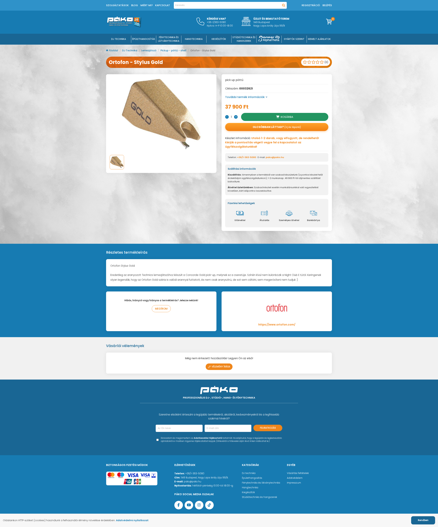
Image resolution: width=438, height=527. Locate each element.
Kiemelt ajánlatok (319, 39)
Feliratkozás (268, 428)
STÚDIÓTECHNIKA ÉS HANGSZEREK (244, 39)
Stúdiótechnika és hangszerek (259, 497)
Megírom (161, 308)
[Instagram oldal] (199, 505)
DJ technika (248, 473)
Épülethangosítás (252, 478)
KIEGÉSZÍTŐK (219, 39)
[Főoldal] (124, 26)
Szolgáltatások (117, 5)
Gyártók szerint (294, 39)
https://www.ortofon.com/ (276, 324)
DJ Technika (118, 39)
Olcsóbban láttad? (277, 127)
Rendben (423, 520)
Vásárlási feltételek (298, 473)
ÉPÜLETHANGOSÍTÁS (143, 39)
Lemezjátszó (149, 50)
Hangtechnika (250, 487)
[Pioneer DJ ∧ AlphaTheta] (269, 39)
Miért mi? (146, 5)
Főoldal (114, 50)
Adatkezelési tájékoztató (208, 438)
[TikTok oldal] (209, 505)
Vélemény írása (221, 366)
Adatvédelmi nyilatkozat (132, 520)
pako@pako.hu (275, 157)
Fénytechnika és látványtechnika (261, 482)
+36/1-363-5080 (246, 157)
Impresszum (294, 482)
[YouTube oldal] (189, 505)
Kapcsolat (162, 5)
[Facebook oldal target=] (178, 505)
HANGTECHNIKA (194, 39)
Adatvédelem (294, 478)
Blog (134, 5)
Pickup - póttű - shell (173, 50)
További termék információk (245, 97)
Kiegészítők (248, 492)
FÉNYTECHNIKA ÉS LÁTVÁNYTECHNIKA (168, 39)
